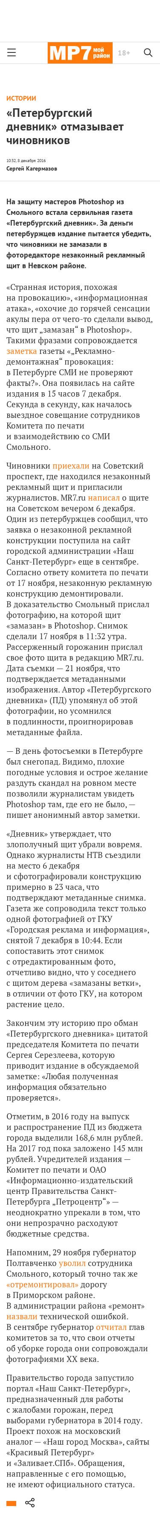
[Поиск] (148, 53)
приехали (71, 465)
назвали (22, 1316)
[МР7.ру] (80, 53)
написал (104, 497)
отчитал (111, 1326)
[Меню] (11, 53)
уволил (72, 1262)
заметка (21, 350)
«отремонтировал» (42, 1284)
